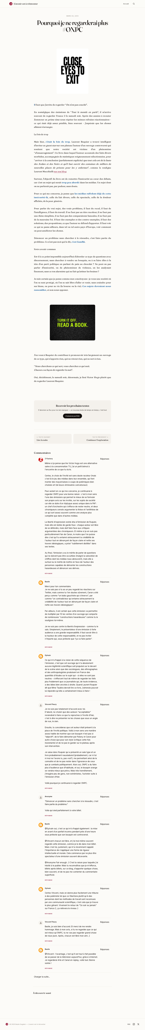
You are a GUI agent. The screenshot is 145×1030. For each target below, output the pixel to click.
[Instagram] (134, 1024)
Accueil (126, 4)
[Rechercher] (134, 4)
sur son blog (60, 171)
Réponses (104, 459)
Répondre (48, 573)
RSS (129, 1024)
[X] (138, 1024)
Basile (47, 582)
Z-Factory (49, 459)
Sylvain (48, 655)
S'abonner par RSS (72, 416)
